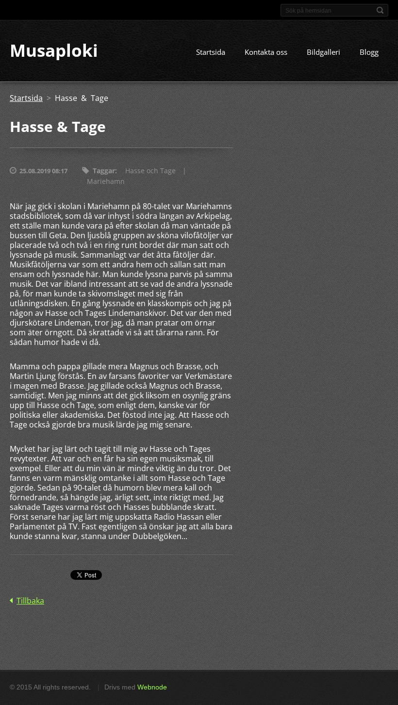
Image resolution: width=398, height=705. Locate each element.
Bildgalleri (323, 52)
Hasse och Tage (150, 170)
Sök (380, 10)
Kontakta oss (266, 52)
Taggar (104, 170)
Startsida (210, 52)
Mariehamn (106, 181)
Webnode (152, 687)
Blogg (369, 52)
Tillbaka (30, 600)
